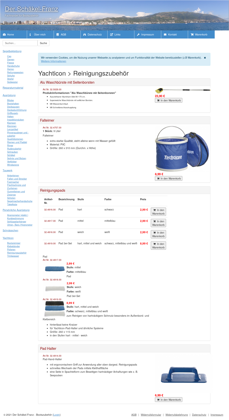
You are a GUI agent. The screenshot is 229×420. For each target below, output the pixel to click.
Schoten (11, 198)
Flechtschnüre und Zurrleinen (16, 186)
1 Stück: (48, 131)
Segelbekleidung (12, 51)
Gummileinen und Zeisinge (16, 193)
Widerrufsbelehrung (176, 414)
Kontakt (172, 34)
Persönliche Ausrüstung (16, 210)
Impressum (147, 34)
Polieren (11, 249)
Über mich (39, 34)
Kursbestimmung (15, 218)
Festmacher (13, 182)
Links (117, 34)
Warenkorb (200, 34)
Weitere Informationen (53, 61)
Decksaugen (13, 106)
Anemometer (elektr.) (17, 215)
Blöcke (10, 100)
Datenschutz (94, 34)
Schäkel (11, 155)
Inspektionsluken (15, 119)
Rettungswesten (15, 72)
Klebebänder (13, 246)
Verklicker (12, 161)
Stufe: (70, 267)
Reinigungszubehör (16, 252)
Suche (43, 43)
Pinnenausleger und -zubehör (18, 134)
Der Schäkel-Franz (31, 8)
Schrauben (12, 151)
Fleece (10, 62)
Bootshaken (13, 103)
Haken (10, 116)
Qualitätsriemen (15, 139)
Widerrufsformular (151, 414)
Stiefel (10, 78)
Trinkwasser (13, 256)
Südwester (12, 82)
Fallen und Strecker (17, 178)
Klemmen (11, 126)
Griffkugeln (12, 113)
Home (10, 34)
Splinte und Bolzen (16, 158)
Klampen (11, 122)
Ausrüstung (9, 95)
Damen (10, 59)
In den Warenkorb (170, 100)
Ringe (10, 145)
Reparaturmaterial (13, 87)
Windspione (13, 164)
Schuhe (11, 75)
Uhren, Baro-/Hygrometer (19, 224)
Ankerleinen (13, 175)
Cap (9, 56)
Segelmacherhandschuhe (19, 201)
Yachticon (8, 238)
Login (56, 414)
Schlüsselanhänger (16, 221)
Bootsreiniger (13, 243)
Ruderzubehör (14, 148)
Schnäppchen (10, 230)
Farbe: (70, 271)
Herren (10, 69)
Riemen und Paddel (17, 142)
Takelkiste (12, 204)
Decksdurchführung (16, 110)
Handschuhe (13, 66)
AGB (63, 34)
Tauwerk (7, 170)
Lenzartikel (12, 129)
